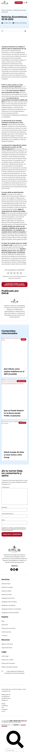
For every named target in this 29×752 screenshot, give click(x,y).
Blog (3, 621)
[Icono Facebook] (17, 569)
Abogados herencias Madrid (10, 612)
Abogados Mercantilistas (9, 602)
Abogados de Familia (8, 598)
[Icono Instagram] (14, 569)
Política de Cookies (7, 659)
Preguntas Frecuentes (8, 628)
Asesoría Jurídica (7, 594)
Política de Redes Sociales (9, 667)
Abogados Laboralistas (8, 605)
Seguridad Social (7, 647)
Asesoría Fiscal (6, 583)
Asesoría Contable (7, 587)
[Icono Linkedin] (11, 569)
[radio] (8, 273)
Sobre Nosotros (6, 632)
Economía (9, 10)
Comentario (6, 487)
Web (3, 520)
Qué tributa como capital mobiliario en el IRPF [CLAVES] (14, 371)
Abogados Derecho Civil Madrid (11, 609)
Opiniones (5, 624)
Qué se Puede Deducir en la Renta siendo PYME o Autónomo (14, 413)
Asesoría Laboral (6, 591)
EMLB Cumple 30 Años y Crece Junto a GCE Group (14, 454)
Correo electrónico (8, 513)
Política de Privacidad (8, 663)
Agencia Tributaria (7, 644)
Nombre (5, 507)
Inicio (3, 10)
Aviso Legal (5, 656)
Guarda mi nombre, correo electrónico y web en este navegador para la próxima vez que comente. (14, 529)
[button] (26, 3)
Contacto (4, 635)
